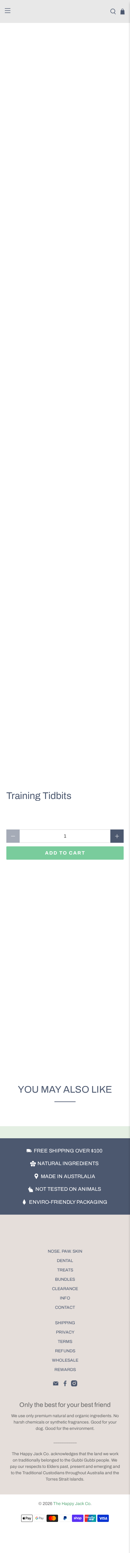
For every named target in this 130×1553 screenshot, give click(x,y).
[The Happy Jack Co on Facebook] (65, 1385)
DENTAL (65, 1260)
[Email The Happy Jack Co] (56, 1385)
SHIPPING (65, 1323)
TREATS (65, 1270)
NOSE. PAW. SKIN (65, 1251)
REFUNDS (65, 1351)
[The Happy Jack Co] (65, 11)
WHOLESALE (65, 1360)
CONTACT (65, 1307)
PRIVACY (65, 1332)
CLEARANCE (65, 1288)
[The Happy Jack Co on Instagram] (74, 1385)
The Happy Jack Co (71, 1503)
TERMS (65, 1341)
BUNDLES (65, 1279)
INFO (65, 1298)
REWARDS (65, 1369)
